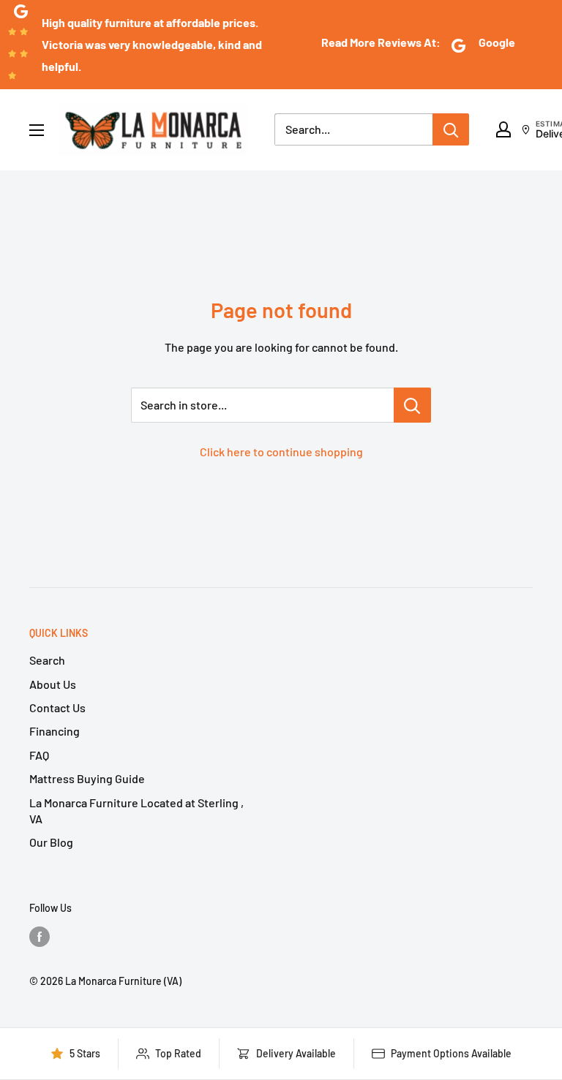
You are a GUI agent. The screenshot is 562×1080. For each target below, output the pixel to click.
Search (47, 660)
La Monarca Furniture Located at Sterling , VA (136, 811)
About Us (52, 684)
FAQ (39, 755)
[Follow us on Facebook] (39, 936)
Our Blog (51, 842)
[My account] (503, 129)
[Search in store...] (412, 405)
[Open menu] (36, 130)
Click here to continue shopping (281, 451)
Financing (54, 731)
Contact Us (57, 707)
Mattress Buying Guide (87, 778)
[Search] (450, 129)
